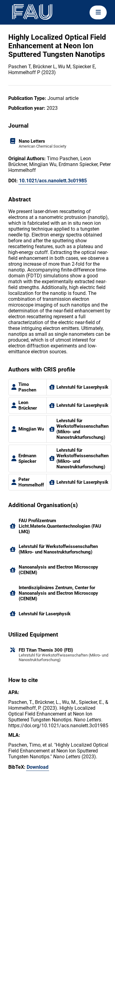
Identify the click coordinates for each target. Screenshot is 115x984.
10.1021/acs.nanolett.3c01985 (53, 181)
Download (37, 767)
